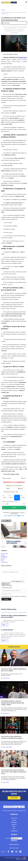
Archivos (8, 838)
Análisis (3, 10)
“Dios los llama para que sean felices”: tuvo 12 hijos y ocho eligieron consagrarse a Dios (13, 771)
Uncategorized (4, 562)
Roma (2, 560)
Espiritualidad (4, 556)
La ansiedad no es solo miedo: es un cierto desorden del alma (13, 19)
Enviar (6, 599)
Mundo (2, 559)
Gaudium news (4, 12)
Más (4, 625)
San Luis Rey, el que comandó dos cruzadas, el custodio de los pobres (11, 737)
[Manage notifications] (24, 858)
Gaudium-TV (4, 558)
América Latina (4, 553)
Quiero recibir (14, 797)
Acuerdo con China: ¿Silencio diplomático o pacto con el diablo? (14, 616)
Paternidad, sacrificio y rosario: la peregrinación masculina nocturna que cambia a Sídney (12, 703)
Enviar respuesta (16, 581)
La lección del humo (7, 630)
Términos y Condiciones (21, 859)
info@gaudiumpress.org (14, 844)
